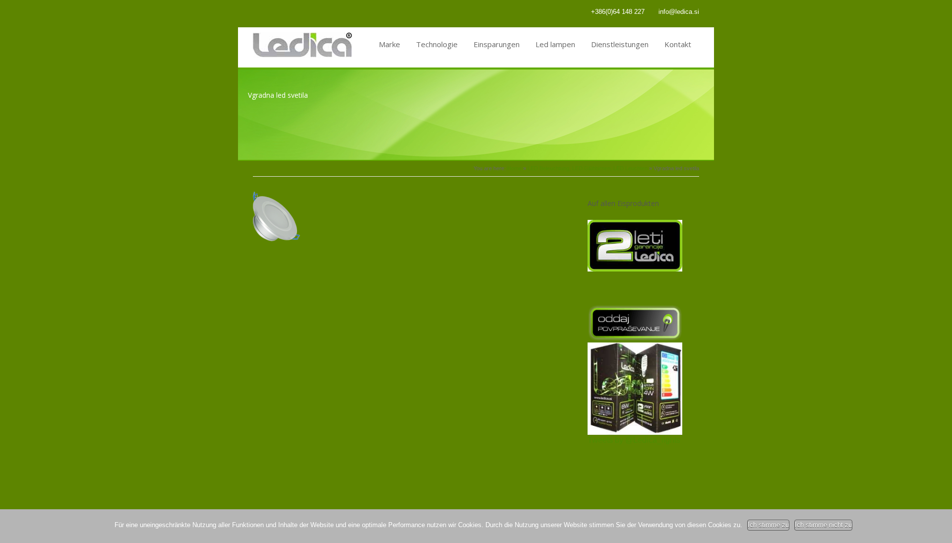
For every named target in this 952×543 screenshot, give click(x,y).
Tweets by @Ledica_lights (634, 440)
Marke (389, 44)
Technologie (437, 44)
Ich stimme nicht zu (823, 525)
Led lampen (555, 44)
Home (514, 168)
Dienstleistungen (620, 44)
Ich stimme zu (768, 525)
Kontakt (677, 44)
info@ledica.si (678, 11)
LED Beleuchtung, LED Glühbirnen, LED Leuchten (588, 168)
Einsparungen (497, 44)
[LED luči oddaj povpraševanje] (635, 338)
